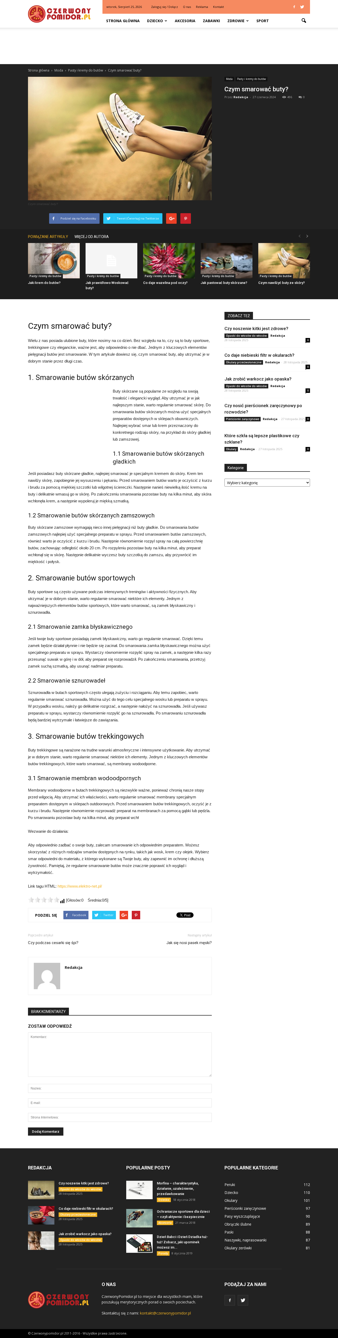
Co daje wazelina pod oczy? (165, 283)
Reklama (202, 7)
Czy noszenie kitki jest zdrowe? (256, 328)
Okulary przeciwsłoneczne (243, 362)
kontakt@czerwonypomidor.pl (165, 1313)
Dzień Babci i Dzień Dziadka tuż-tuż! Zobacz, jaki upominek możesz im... (182, 1242)
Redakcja (240, 97)
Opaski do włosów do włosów (246, 335)
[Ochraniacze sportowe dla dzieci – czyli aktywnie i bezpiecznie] (139, 1218)
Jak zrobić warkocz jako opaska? (258, 379)
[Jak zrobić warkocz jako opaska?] (41, 1240)
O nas (187, 7)
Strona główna (123, 20)
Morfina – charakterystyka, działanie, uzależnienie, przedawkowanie (178, 1188)
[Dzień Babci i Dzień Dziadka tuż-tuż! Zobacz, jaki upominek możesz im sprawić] (139, 1243)
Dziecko (155, 20)
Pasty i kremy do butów (251, 79)
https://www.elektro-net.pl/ (80, 886)
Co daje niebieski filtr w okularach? (259, 355)
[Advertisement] (169, 46)
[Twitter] (302, 7)
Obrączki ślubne (237, 1224)
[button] (303, 21)
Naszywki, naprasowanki (245, 1239)
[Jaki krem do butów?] (54, 261)
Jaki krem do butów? (44, 283)
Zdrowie (236, 20)
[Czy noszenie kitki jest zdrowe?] (41, 1190)
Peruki (229, 1184)
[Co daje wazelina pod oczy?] (169, 261)
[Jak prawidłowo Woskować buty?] (111, 261)
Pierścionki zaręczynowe (242, 419)
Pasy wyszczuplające (242, 1216)
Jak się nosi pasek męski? (189, 942)
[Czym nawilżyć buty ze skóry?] (284, 261)
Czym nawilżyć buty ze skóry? (281, 283)
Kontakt (218, 7)
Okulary (231, 449)
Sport (262, 20)
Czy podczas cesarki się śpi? (53, 942)
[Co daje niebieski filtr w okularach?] (41, 1215)
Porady (163, 1253)
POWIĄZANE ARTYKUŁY (48, 237)
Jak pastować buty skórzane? (224, 283)
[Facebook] (294, 7)
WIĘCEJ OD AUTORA (91, 237)
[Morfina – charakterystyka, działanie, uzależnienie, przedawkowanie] (139, 1190)
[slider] (44, 900)
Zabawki (211, 20)
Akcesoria (185, 20)
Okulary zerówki (238, 1247)
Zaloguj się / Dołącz (164, 7)
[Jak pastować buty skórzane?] (226, 261)
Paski (228, 1232)
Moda (229, 79)
